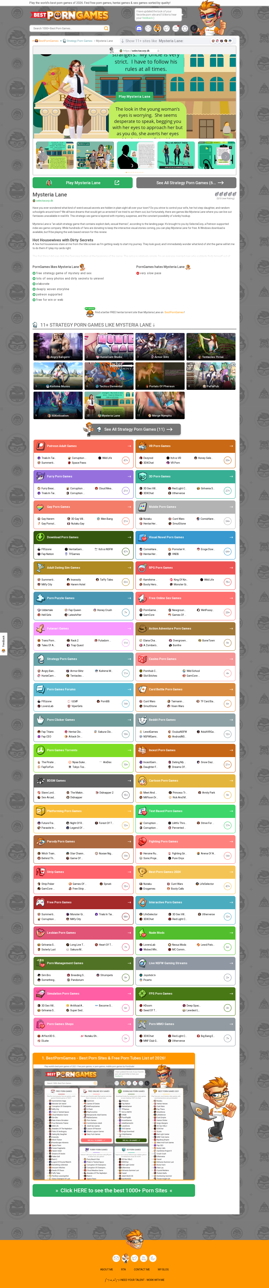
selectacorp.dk (44, 200)
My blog (175, 28)
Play (134, 96)
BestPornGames (49, 41)
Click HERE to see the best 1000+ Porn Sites (113, 1190)
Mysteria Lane (104, 41)
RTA (123, 1269)
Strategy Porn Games (79, 41)
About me (106, 1269)
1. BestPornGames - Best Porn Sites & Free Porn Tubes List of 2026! (103, 1058)
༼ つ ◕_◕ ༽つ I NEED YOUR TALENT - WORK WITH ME (135, 1279)
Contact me (142, 1269)
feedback (147, 17)
